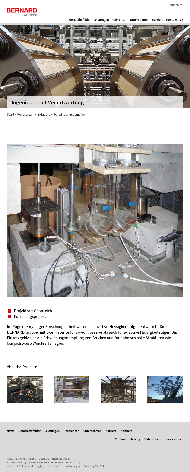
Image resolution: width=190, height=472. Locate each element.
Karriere (111, 431)
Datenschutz (153, 439)
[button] (181, 20)
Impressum (173, 439)
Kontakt (126, 431)
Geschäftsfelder (30, 431)
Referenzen (26, 114)
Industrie (44, 114)
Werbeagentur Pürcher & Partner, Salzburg (55, 462)
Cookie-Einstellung (127, 439)
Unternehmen (92, 431)
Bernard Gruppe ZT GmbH (31, 459)
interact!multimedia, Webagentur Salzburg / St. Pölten (75, 466)
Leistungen (52, 431)
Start (10, 114)
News (10, 431)
